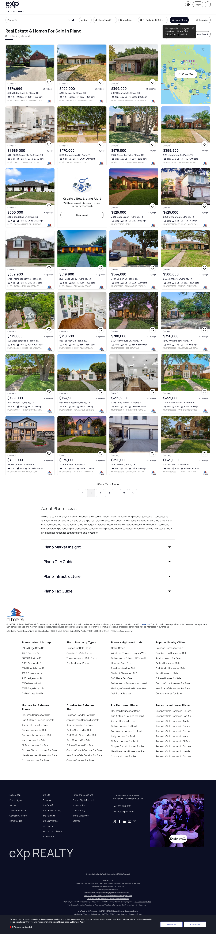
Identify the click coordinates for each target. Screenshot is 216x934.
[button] (108, 547)
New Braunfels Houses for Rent (129, 751)
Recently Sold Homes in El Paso (173, 741)
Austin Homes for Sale (168, 658)
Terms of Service (130, 883)
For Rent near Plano (78, 663)
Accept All (171, 924)
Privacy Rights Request (83, 800)
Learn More (143, 905)
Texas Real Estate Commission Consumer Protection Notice (108, 899)
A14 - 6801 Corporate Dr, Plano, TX (25, 155)
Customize (195, 924)
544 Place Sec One (121, 678)
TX (106, 484)
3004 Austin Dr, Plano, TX (176, 464)
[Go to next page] (133, 493)
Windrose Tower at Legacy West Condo (129, 653)
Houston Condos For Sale (81, 715)
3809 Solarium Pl (31, 658)
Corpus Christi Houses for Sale (39, 750)
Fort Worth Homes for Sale (170, 668)
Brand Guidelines (80, 816)
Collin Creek (118, 648)
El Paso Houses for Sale (35, 745)
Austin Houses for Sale (35, 725)
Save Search (202, 34)
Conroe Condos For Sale (80, 760)
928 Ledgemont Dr (32, 678)
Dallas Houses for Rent (124, 726)
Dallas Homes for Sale (168, 663)
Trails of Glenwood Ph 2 (124, 673)
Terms (66, 922)
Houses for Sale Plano (79, 648)
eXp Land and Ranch (52, 831)
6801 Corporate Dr (32, 663)
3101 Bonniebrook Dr (33, 668)
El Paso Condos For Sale (80, 745)
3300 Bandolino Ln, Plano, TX (22, 216)
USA (99, 484)
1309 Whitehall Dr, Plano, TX (177, 340)
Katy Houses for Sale (34, 740)
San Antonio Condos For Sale (83, 720)
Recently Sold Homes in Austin (173, 721)
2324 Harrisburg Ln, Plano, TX (126, 340)
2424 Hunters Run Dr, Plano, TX (179, 402)
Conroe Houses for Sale (35, 760)
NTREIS (146, 624)
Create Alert (82, 215)
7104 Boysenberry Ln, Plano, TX (127, 155)
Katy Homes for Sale (167, 673)
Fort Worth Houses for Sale (37, 735)
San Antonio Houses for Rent (127, 716)
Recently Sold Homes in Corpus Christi (174, 746)
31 (124, 493)
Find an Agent (16, 800)
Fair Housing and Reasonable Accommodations (108, 886)
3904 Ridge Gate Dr (33, 648)
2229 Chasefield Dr (33, 693)
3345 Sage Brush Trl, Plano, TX (127, 216)
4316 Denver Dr (30, 653)
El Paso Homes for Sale (169, 678)
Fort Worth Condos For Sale (82, 735)
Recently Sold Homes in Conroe (173, 756)
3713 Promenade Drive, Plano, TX (24, 278)
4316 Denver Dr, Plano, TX (72, 93)
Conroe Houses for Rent (124, 756)
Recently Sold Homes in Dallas (173, 726)
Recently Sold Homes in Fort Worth (174, 731)
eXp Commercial (50, 821)
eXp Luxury (48, 826)
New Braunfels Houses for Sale (39, 755)
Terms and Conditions (83, 795)
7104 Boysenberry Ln (33, 673)
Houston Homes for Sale (169, 648)
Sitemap (76, 821)
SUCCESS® (48, 805)
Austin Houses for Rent (124, 721)
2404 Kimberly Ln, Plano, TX (177, 278)
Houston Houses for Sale (36, 715)
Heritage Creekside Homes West (129, 688)
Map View (203, 20)
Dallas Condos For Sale (79, 730)
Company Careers (18, 816)
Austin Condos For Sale (80, 725)
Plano (115, 484)
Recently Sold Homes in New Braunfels (174, 751)
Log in (198, 4)
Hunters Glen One (121, 663)
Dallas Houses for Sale (35, 730)
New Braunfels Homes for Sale (173, 688)
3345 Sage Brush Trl (33, 688)
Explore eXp (15, 795)
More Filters (181, 20)
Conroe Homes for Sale (169, 693)
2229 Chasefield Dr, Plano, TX (178, 216)
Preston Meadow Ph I (123, 668)
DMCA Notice (108, 880)
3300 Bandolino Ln (32, 683)
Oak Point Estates (121, 693)
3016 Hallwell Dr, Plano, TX (73, 464)
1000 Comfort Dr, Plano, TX (21, 464)
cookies (19, 919)
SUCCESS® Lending (52, 810)
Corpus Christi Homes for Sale (173, 683)
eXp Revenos (49, 816)
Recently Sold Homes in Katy (172, 736)
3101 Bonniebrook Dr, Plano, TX (75, 155)
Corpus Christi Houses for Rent (128, 746)
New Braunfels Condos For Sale (84, 755)
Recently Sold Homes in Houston (174, 711)
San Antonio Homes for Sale (171, 653)
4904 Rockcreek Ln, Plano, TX (23, 340)
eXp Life (46, 795)
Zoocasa (47, 800)
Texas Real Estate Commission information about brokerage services (108, 896)
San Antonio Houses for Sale (38, 720)
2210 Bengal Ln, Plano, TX (20, 402)
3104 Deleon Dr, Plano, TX (124, 278)
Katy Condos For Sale (79, 740)
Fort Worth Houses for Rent (126, 731)
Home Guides (16, 821)
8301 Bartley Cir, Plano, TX (73, 340)
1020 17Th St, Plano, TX (123, 464)
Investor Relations (18, 810)
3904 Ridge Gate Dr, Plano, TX (23, 93)
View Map (188, 74)
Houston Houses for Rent (125, 711)
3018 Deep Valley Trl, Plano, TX (127, 402)
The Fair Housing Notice (143, 902)
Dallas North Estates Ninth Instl (129, 683)
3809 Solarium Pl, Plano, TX (125, 93)
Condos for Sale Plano (79, 653)
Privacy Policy (79, 805)
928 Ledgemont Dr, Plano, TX (178, 155)
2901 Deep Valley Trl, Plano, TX (75, 278)
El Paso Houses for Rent (124, 741)
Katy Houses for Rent (123, 736)
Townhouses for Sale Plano (82, 658)
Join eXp (13, 805)
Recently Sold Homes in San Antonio (174, 716)
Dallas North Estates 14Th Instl (128, 658)
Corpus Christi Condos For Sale (84, 750)
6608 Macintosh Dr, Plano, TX (74, 402)
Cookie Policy (79, 810)
